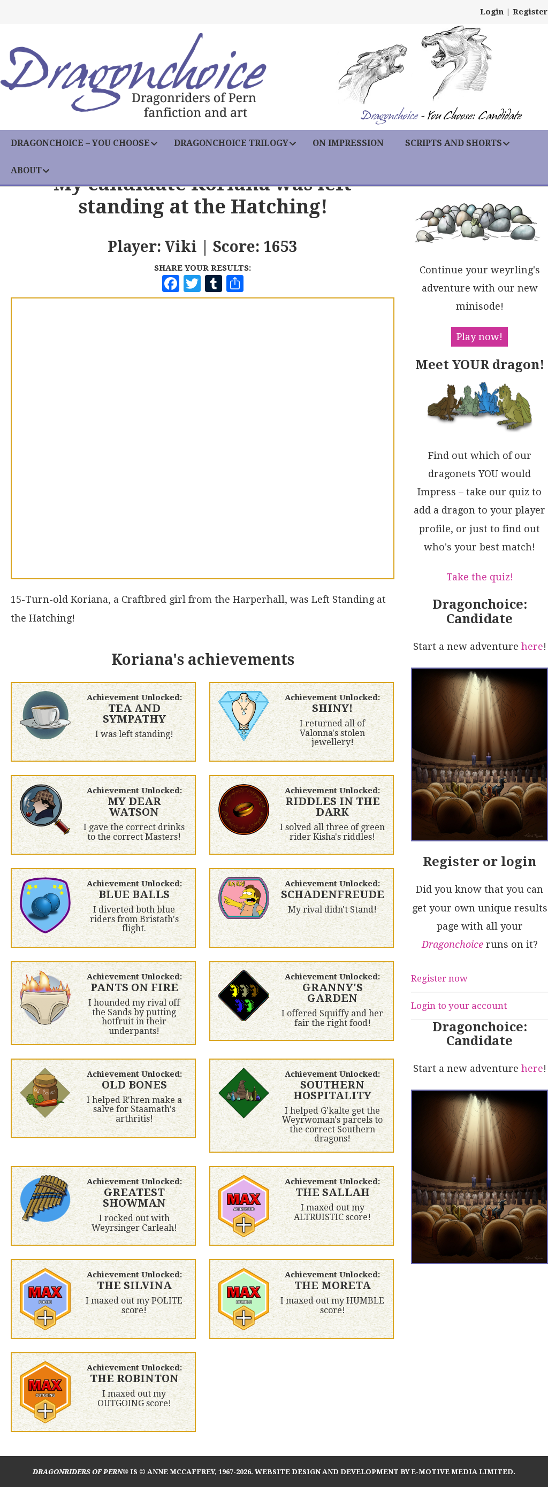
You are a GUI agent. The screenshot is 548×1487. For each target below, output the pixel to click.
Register (530, 12)
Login (492, 12)
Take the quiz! (479, 576)
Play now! (479, 336)
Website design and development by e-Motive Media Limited (384, 1472)
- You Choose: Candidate (441, 117)
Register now (439, 978)
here (532, 646)
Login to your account (459, 1005)
